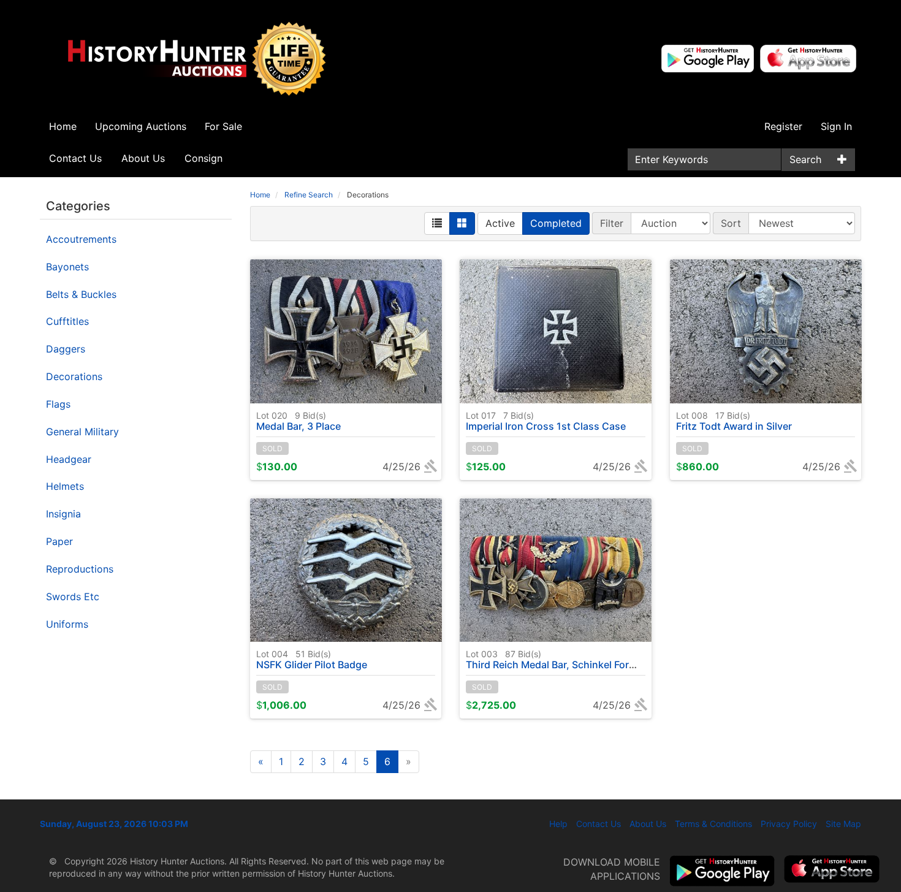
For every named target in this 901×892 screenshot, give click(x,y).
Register (783, 126)
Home (63, 126)
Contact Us (75, 158)
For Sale (223, 126)
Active (500, 223)
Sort (731, 223)
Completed (556, 223)
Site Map (843, 823)
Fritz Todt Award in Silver (734, 421)
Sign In (836, 126)
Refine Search (308, 194)
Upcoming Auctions (140, 126)
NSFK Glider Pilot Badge (311, 660)
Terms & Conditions (713, 823)
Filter (611, 223)
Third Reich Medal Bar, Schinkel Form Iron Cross (577, 660)
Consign (203, 158)
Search (805, 159)
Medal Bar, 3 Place (298, 421)
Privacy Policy (789, 823)
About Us (143, 158)
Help (558, 823)
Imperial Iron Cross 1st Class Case (546, 421)
